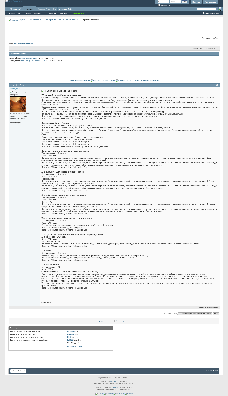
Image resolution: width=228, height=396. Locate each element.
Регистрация (210, 2)
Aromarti (116, 388)
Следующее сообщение (149, 81)
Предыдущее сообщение (79, 81)
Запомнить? (165, 5)
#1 (217, 85)
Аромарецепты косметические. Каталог (61, 20)
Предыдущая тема (106, 321)
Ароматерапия (34, 20)
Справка (28, 13)
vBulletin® (113, 381)
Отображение (211, 48)
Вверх (216, 314)
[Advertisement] (114, 29)
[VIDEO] (70, 340)
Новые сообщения (16, 13)
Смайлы (70, 335)
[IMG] (69, 337)
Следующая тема (123, 321)
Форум (29, 9)
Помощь (196, 2)
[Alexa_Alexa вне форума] (18, 104)
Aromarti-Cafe (65, 9)
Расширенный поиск (211, 13)
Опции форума (50, 13)
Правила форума (74, 347)
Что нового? (15, 9)
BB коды (71, 332)
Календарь (38, 13)
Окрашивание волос (24, 43)
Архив (209, 371)
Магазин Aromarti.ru (47, 9)
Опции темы (197, 48)
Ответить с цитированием (208, 307)
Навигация (63, 13)
